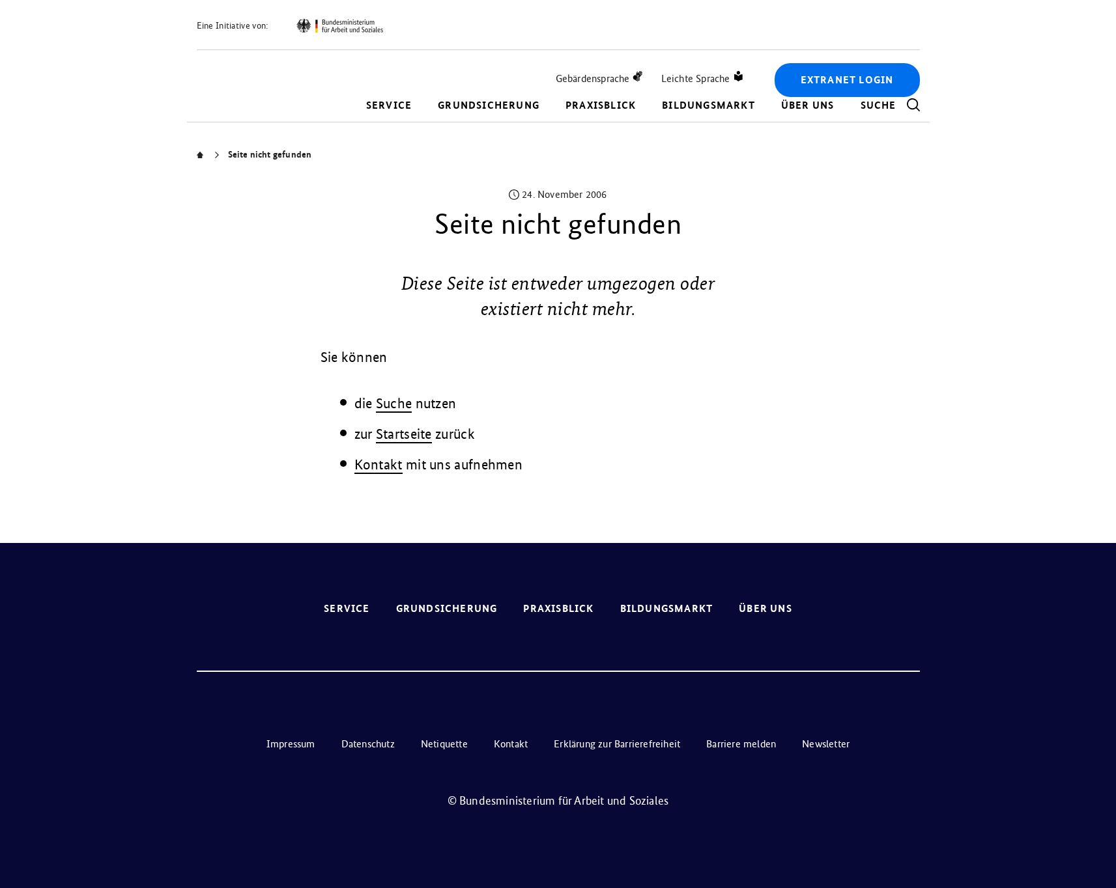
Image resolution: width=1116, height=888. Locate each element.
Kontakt (378, 464)
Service (389, 105)
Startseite (404, 434)
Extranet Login (847, 80)
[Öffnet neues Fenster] (339, 26)
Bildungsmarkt (708, 105)
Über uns (808, 105)
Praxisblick (600, 105)
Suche (394, 403)
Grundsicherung (488, 105)
